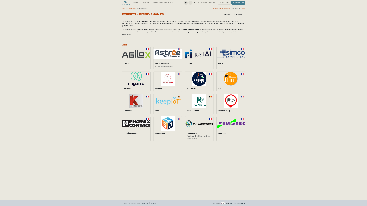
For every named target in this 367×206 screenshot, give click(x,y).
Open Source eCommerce (237, 203)
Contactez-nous (238, 3)
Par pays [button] (227, 14)
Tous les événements (129, 8)
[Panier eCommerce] (186, 3)
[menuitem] (137, 3)
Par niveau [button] (238, 14)
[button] (190, 3)
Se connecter (224, 3)
